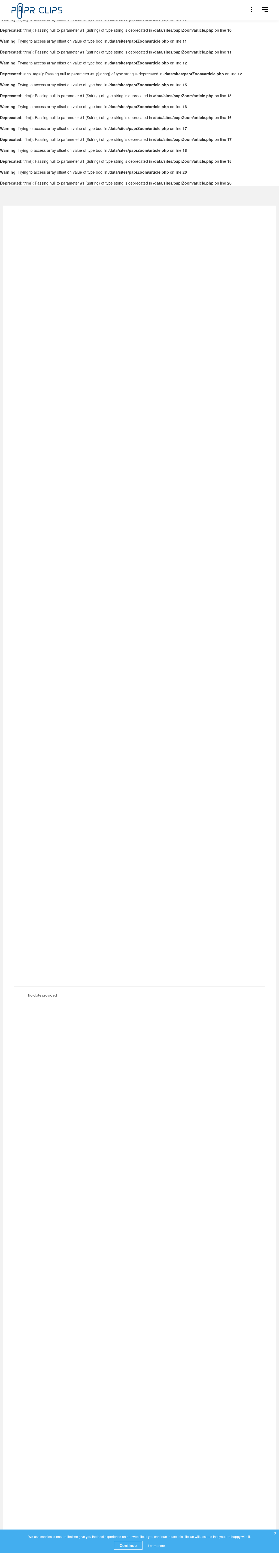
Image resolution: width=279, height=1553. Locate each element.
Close (210, 42)
